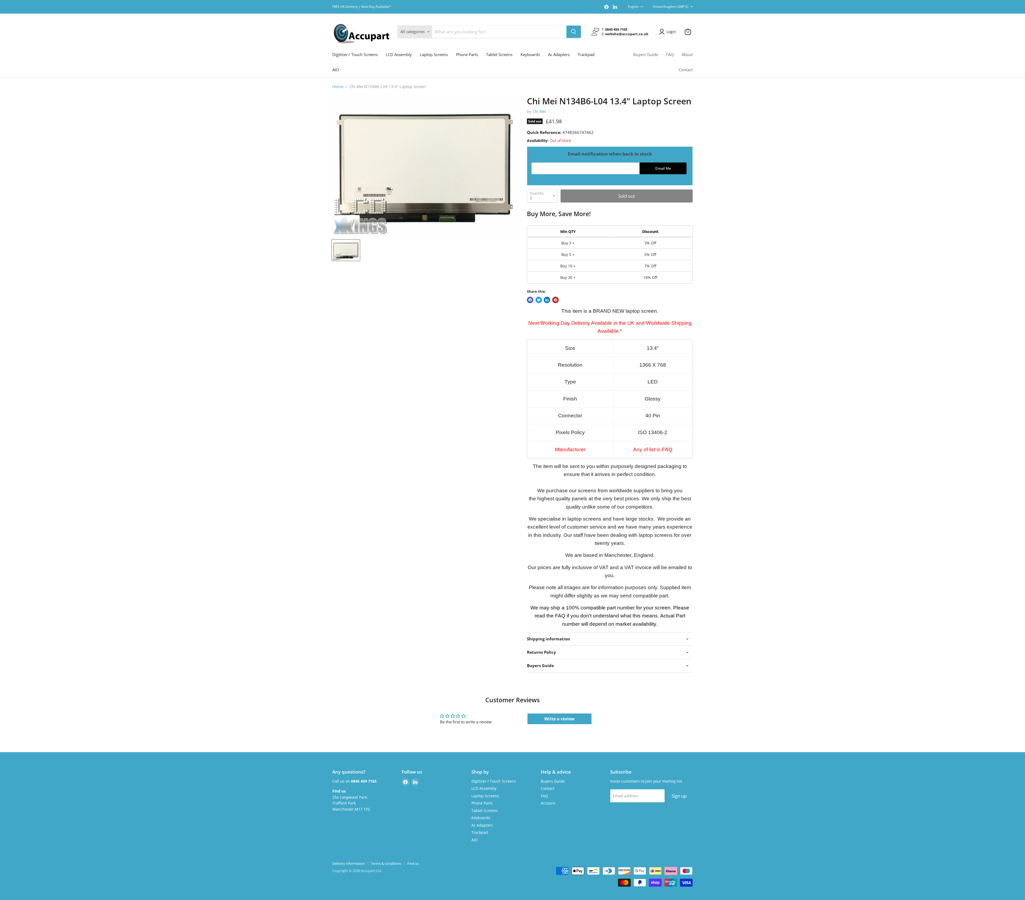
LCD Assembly (399, 54)
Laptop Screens (434, 54)
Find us (413, 863)
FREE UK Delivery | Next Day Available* (361, 7)
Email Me (663, 168)
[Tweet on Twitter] (538, 300)
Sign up (679, 796)
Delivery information (348, 863)
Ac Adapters (559, 54)
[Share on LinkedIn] (547, 300)
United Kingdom (670, 6)
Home (338, 86)
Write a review (559, 719)
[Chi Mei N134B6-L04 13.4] (346, 250)
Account (548, 803)
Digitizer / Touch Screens (355, 54)
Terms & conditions (386, 863)
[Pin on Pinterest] (555, 300)
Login (671, 31)
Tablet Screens (499, 54)
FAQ (670, 54)
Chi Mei (539, 111)
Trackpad (586, 54)
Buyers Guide (645, 54)
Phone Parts (467, 54)
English (633, 6)
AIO (335, 69)
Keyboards (530, 54)
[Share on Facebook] (530, 300)
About (687, 54)
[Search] (573, 32)
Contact (686, 69)
